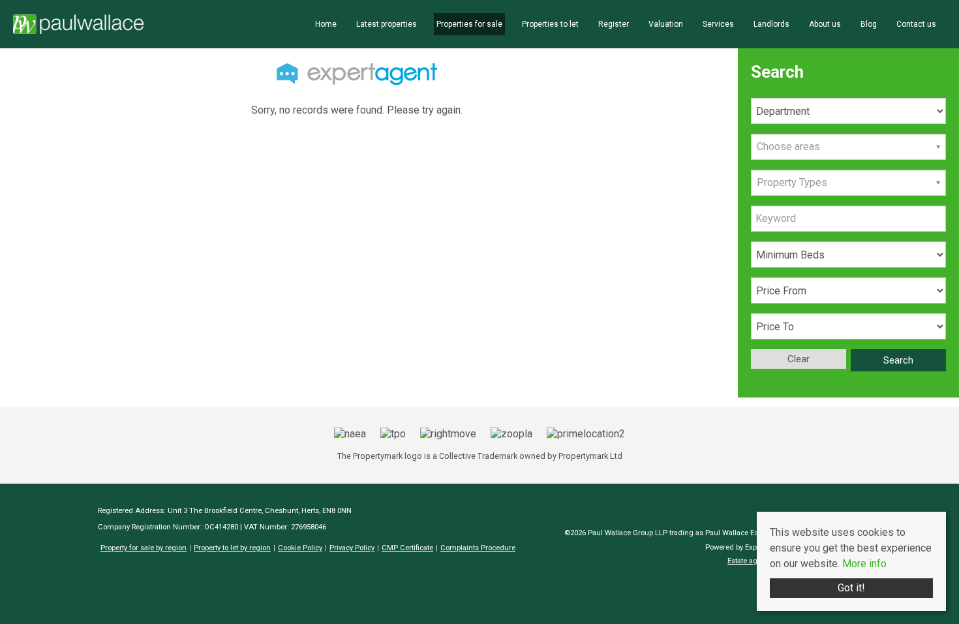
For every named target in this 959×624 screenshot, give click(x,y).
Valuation (665, 24)
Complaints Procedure (477, 548)
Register (613, 24)
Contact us (916, 24)
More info (864, 563)
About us (825, 24)
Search (898, 360)
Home (326, 24)
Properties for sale (469, 24)
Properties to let (550, 24)
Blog (868, 24)
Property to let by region (232, 548)
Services (718, 24)
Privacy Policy (351, 548)
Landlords (771, 24)
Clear (798, 359)
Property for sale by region (143, 548)
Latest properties (386, 24)
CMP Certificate (407, 548)
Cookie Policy (300, 548)
